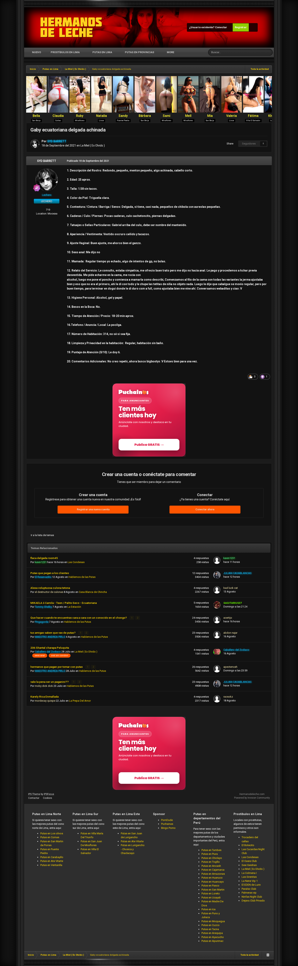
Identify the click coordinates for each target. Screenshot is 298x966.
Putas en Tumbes (211, 850)
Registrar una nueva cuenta (93, 509)
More (170, 52)
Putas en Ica (208, 909)
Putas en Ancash (211, 865)
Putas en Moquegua (213, 921)
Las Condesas (76, 562)
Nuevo (36, 52)
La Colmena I (249, 872)
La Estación (74, 606)
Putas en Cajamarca (213, 869)
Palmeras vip (249, 892)
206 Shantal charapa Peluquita (49, 647)
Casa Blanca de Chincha (93, 591)
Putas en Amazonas (213, 873)
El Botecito (248, 845)
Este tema (254, 52)
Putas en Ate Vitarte (51, 861)
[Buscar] (269, 52)
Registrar (241, 27)
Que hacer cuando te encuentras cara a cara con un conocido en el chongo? (79, 617)
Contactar (33, 798)
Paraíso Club (249, 888)
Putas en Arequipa (212, 933)
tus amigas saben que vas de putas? (53, 632)
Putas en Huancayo (213, 881)
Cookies (47, 798)
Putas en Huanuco (212, 877)
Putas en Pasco (210, 885)
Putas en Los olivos (51, 833)
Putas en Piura (210, 853)
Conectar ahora (204, 509)
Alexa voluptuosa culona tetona (50, 587)
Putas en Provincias (139, 52)
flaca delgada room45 (44, 558)
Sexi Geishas (249, 865)
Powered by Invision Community (252, 797)
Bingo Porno (168, 827)
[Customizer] (253, 27)
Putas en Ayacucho (213, 937)
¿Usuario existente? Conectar (208, 27)
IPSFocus (49, 794)
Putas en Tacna (210, 929)
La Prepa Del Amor (80, 700)
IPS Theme (34, 794)
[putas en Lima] (71, 27)
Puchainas (167, 823)
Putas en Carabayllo (51, 857)
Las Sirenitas (249, 876)
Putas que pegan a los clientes (49, 573)
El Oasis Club (249, 861)
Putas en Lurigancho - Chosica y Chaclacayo (133, 849)
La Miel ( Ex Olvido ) (92, 145)
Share (229, 143)
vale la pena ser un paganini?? (49, 681)
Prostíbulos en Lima (65, 52)
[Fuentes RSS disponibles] (268, 955)
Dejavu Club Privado (253, 900)
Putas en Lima (102, 52)
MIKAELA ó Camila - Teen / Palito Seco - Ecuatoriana (63, 602)
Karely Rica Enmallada (44, 696)
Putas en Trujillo (211, 861)
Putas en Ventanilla (51, 865)
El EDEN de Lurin (251, 884)
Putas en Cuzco (211, 925)
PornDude (167, 820)
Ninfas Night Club (252, 896)
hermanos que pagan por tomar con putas (56, 666)
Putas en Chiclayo (212, 857)
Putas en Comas (49, 837)
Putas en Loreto (211, 893)
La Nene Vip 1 (250, 880)
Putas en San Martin (213, 889)
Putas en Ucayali (211, 897)
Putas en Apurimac (212, 940)
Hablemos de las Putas (82, 576)
